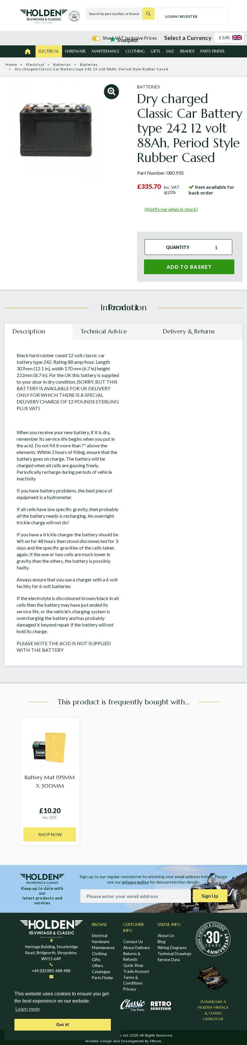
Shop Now (50, 834)
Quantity (177, 247)
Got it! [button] (62, 1024)
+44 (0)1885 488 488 (51, 970)
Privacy (129, 989)
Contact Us (133, 941)
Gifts (155, 51)
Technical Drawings (174, 953)
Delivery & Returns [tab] (189, 331)
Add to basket (189, 267)
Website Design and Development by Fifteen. (123, 1041)
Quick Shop (133, 965)
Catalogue (101, 971)
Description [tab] (28, 331)
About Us (166, 935)
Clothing (135, 51)
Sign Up (210, 896)
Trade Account (136, 971)
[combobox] (229, 37)
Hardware (75, 51)
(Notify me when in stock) (171, 209)
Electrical (49, 51)
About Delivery (136, 947)
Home (11, 64)
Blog (161, 941)
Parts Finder (212, 51)
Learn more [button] (27, 1009)
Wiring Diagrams (172, 947)
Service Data (169, 959)
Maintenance (105, 51)
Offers (97, 965)
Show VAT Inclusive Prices (130, 38)
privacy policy (135, 881)
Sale (170, 51)
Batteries (62, 64)
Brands (187, 51)
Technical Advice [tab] (103, 331)
